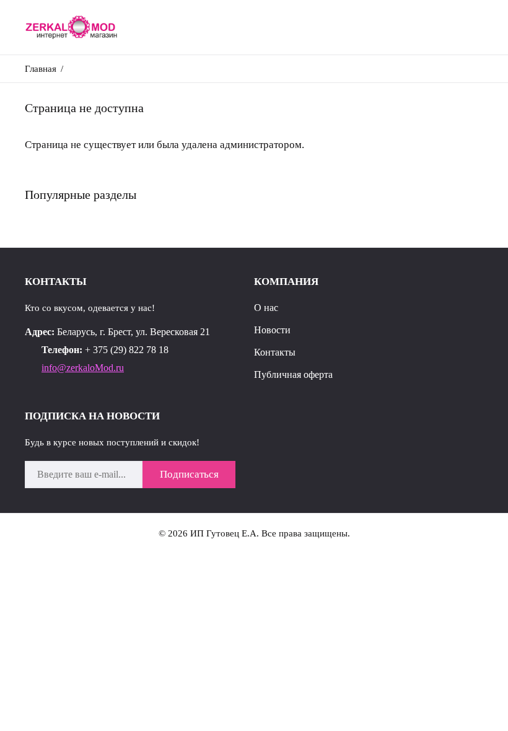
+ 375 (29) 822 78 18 (127, 349)
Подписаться (189, 474)
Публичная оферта (293, 374)
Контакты (275, 352)
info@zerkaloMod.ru (83, 367)
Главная (40, 69)
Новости (272, 330)
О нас (266, 307)
